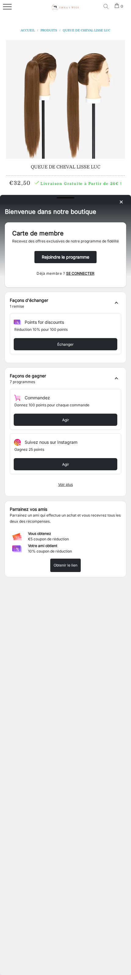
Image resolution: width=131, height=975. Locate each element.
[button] (65, 303)
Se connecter (80, 273)
